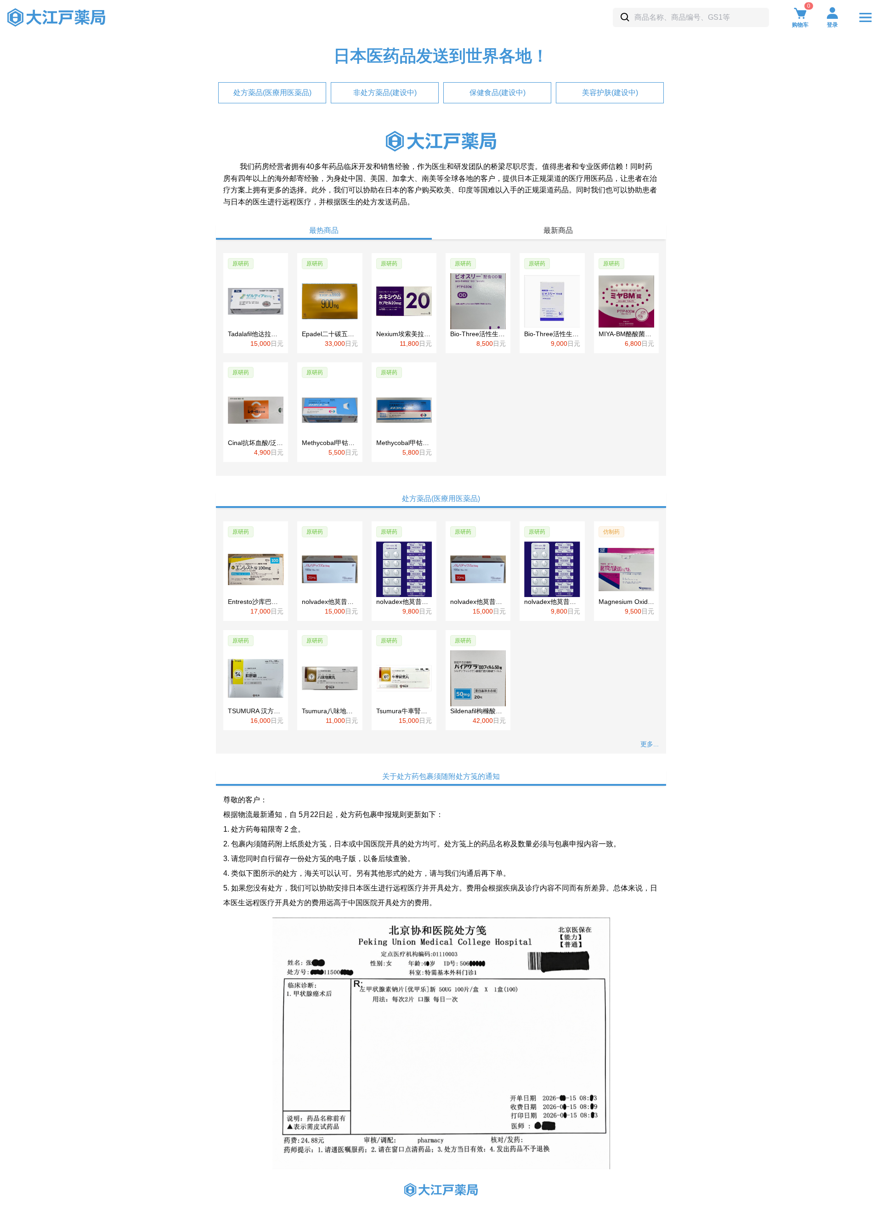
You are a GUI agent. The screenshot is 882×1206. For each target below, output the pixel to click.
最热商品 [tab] (324, 230)
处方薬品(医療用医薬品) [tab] (441, 498)
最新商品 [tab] (558, 230)
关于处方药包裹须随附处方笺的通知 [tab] (441, 776)
